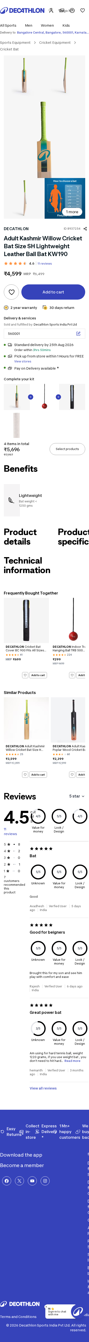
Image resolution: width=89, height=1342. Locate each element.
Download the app (21, 1155)
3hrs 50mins (42, 350)
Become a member (22, 1165)
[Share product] (85, 228)
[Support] (72, 10)
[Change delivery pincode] (78, 334)
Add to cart (38, 674)
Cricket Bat (9, 49)
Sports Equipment (15, 42)
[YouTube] (32, 1180)
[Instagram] (45, 1180)
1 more (72, 211)
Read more (72, 1061)
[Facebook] (6, 1180)
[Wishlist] (82, 10)
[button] (9, 25)
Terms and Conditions (18, 1317)
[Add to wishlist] (11, 292)
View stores (22, 361)
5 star (74, 796)
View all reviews (43, 1088)
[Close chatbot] (46, 1307)
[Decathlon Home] (22, 10)
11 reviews (44, 263)
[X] (19, 1180)
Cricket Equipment (55, 42)
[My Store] (61, 10)
